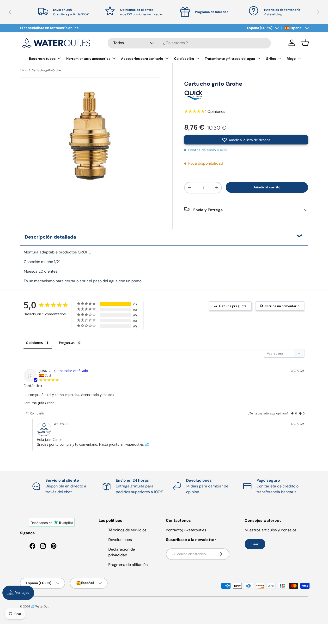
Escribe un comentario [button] (282, 306)
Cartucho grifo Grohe (46, 70)
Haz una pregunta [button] (233, 306)
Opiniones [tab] (34, 342)
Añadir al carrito (267, 187)
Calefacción (184, 58)
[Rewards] (18, 593)
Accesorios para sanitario (142, 58)
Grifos (271, 58)
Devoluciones (120, 539)
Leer (255, 544)
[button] (305, 42)
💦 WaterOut (40, 606)
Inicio (23, 70)
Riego (291, 58)
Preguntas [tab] (67, 342)
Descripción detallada (50, 237)
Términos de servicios (127, 530)
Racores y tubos (42, 58)
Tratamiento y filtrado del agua (230, 58)
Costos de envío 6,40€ (207, 150)
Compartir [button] (36, 413)
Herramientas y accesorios (88, 58)
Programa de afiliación (128, 564)
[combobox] (189, 42)
